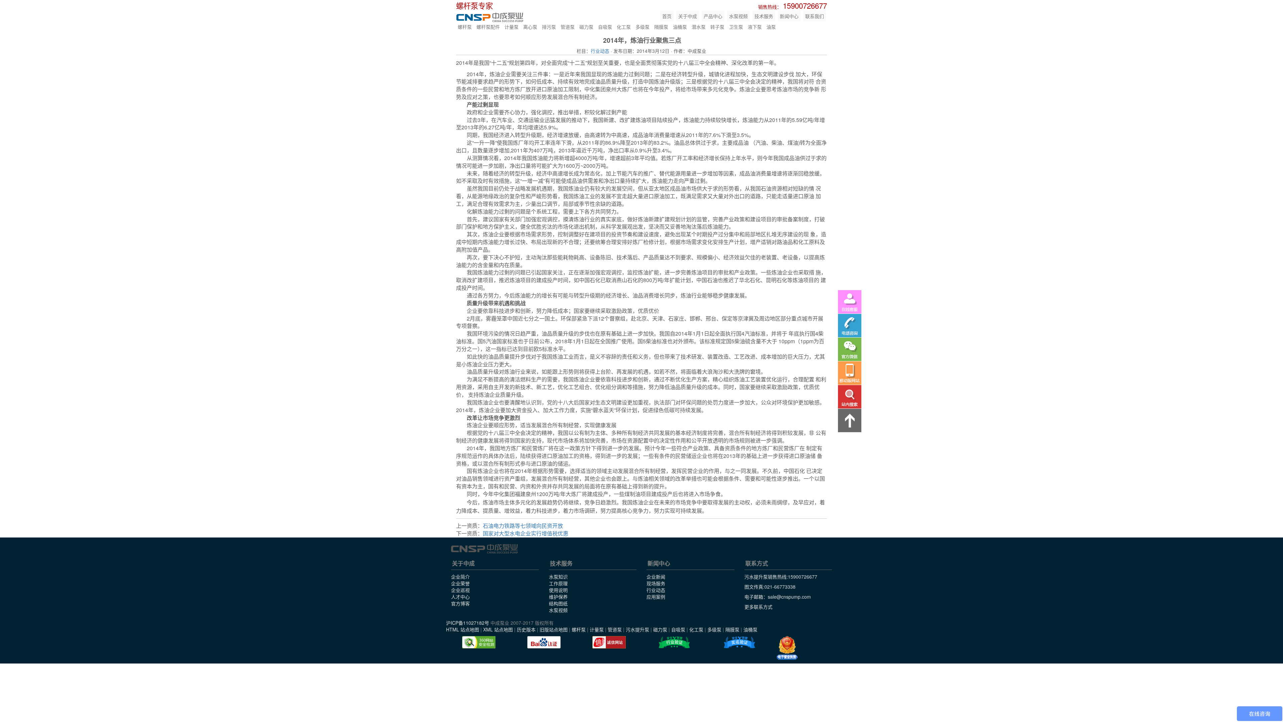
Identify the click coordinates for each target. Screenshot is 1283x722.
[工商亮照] (787, 648)
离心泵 (530, 26)
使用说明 (558, 590)
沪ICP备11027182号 (467, 622)
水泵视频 (738, 16)
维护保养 (558, 596)
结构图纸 (558, 603)
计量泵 (512, 26)
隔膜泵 (661, 26)
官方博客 (460, 603)
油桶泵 (680, 26)
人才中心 (460, 596)
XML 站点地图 (498, 629)
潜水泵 (699, 26)
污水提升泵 (637, 629)
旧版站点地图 (554, 629)
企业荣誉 (460, 583)
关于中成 (687, 16)
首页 (667, 16)
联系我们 (814, 16)
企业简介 (460, 576)
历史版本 (526, 629)
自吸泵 (605, 26)
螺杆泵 (465, 26)
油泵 (771, 26)
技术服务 (763, 16)
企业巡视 (460, 590)
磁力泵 (586, 26)
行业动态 (600, 50)
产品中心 (713, 16)
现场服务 (656, 583)
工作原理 (558, 583)
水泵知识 (558, 576)
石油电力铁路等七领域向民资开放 (523, 525)
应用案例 (656, 596)
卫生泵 (736, 26)
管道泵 (568, 26)
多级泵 (642, 26)
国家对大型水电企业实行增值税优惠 (525, 533)
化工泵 (624, 26)
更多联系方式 (758, 606)
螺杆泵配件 (488, 26)
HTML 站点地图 (462, 629)
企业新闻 (656, 576)
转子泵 (717, 26)
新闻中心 (789, 16)
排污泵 (549, 26)
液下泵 (755, 26)
